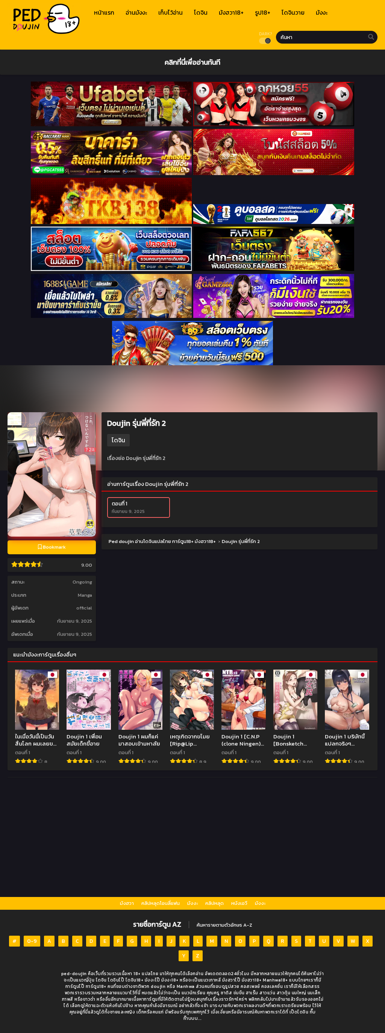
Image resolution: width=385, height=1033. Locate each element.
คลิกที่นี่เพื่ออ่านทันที (192, 62)
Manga (85, 595)
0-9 (32, 941)
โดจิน (118, 440)
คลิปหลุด (214, 903)
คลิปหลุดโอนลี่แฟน (160, 903)
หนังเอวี (239, 903)
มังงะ (192, 903)
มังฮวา (127, 903)
